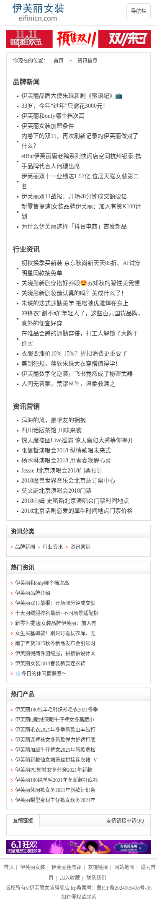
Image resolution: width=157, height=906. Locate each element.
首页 (59, 61)
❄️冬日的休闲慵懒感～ (41, 674)
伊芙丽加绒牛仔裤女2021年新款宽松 (55, 750)
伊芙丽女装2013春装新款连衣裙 (50, 664)
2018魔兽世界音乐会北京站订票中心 (68, 481)
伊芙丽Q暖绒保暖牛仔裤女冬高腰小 (54, 720)
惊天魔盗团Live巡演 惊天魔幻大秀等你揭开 (77, 440)
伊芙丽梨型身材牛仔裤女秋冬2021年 (55, 800)
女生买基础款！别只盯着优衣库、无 (55, 633)
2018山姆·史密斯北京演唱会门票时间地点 (75, 501)
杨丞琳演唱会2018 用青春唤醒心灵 (66, 460)
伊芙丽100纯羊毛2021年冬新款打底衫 (56, 780)
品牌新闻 (26, 82)
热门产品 (22, 694)
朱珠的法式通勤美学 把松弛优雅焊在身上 (75, 303)
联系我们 (96, 878)
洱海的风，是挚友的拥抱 (53, 420)
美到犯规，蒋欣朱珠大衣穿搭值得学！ (71, 364)
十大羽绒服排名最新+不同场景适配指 (56, 613)
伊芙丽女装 (32, 867)
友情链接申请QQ (125, 821)
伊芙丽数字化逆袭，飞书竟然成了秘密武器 (77, 374)
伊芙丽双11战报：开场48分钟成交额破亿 (74, 196)
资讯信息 (87, 61)
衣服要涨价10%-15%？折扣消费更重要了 (74, 353)
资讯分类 (22, 531)
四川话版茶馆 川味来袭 (51, 430)
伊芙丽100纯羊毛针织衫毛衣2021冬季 (56, 710)
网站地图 (124, 867)
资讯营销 (26, 406)
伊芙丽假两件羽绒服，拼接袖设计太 (55, 654)
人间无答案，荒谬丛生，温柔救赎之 (68, 384)
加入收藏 (70, 878)
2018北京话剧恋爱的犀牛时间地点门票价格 (77, 511)
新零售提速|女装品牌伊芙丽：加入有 (55, 623)
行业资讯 (26, 249)
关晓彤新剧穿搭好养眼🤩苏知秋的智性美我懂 (80, 283)
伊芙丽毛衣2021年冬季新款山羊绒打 (55, 730)
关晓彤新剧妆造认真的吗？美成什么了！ (74, 293)
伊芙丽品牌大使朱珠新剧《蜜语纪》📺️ (71, 96)
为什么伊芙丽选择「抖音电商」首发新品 (74, 226)
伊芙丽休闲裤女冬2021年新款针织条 (55, 790)
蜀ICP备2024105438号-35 (124, 888)
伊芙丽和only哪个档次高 (53, 116)
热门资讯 (22, 567)
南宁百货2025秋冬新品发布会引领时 (55, 643)
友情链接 (23, 821)
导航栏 (138, 11)
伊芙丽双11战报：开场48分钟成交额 (55, 603)
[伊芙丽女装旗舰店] (78, 12)
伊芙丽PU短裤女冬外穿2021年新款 (53, 770)
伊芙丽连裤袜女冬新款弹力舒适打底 (55, 740)
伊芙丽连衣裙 (66, 867)
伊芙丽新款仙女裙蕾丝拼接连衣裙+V (56, 760)
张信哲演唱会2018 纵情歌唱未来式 (66, 450)
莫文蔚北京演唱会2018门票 (56, 491)
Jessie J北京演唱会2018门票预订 (62, 470)
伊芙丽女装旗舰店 (49, 888)
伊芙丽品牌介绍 (32, 593)
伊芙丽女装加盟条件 (47, 126)
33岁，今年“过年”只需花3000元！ (64, 106)
